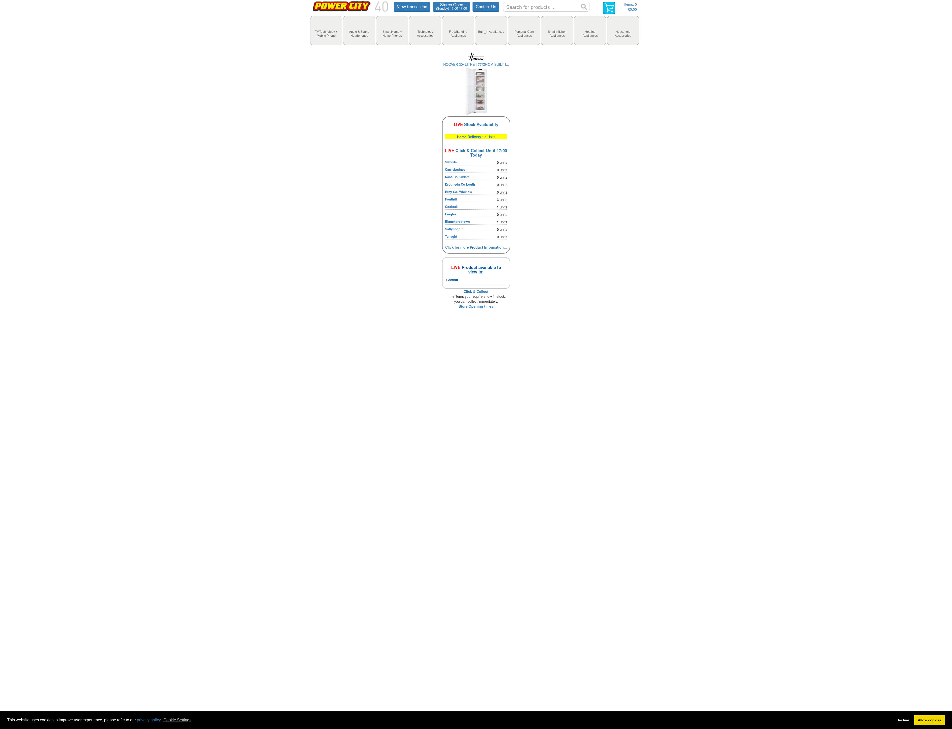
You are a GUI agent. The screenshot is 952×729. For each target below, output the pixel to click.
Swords (451, 162)
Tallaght (451, 236)
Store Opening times (476, 306)
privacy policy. (149, 720)
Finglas (450, 214)
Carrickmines (455, 169)
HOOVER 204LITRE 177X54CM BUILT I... (476, 64)
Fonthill (451, 199)
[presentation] (326, 30)
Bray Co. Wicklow (458, 191)
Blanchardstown (457, 221)
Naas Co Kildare (457, 176)
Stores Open (451, 6)
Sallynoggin (454, 229)
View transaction (412, 6)
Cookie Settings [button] (177, 720)
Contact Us (486, 6)
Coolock (451, 206)
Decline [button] (902, 720)
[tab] (326, 30)
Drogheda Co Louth (460, 184)
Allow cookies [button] (930, 720)
